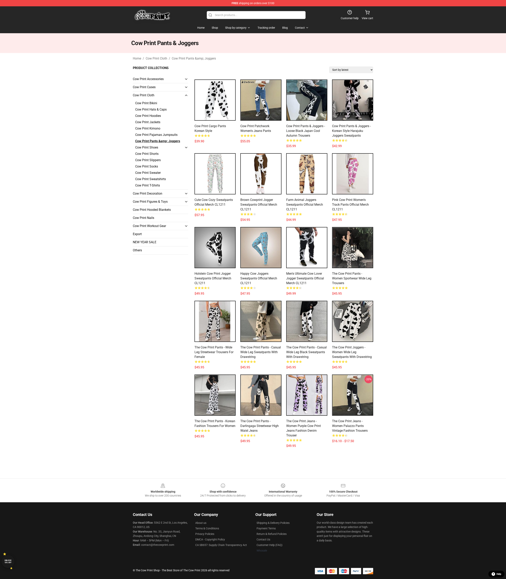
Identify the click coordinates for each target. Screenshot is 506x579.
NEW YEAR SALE (144, 242)
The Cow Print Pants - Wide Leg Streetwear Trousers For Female (213, 352)
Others (137, 250)
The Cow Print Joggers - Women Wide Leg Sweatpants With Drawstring (352, 352)
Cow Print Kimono (147, 128)
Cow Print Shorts (147, 154)
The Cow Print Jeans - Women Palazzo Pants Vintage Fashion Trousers (350, 425)
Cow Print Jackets (147, 122)
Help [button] (499, 574)
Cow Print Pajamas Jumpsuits (156, 135)
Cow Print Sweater (148, 173)
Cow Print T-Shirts (147, 185)
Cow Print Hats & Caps (151, 109)
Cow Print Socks (146, 166)
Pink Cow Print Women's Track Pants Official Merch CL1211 (350, 204)
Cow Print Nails (143, 218)
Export (137, 234)
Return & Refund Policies (272, 533)
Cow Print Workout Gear (149, 226)
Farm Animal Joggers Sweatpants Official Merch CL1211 (304, 204)
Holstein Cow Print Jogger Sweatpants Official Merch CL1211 (212, 278)
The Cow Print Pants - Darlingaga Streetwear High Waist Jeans (259, 425)
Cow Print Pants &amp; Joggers (194, 58)
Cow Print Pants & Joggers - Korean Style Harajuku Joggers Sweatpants (351, 130)
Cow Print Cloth (156, 58)
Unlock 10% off (8, 561)
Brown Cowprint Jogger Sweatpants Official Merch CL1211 (258, 204)
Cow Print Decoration (147, 193)
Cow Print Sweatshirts (150, 179)
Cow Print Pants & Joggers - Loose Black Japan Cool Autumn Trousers (305, 130)
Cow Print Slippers (148, 160)
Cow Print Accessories (148, 79)
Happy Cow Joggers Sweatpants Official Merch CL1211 (258, 278)
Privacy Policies (204, 533)
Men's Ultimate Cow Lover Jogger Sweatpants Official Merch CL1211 (305, 278)
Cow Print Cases (144, 87)
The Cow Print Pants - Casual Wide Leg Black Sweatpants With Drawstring (306, 352)
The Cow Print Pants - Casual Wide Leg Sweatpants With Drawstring (260, 352)
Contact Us (263, 539)
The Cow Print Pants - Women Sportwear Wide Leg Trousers (351, 278)
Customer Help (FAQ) (269, 545)
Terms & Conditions (207, 528)
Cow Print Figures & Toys (150, 201)
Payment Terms (266, 528)
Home (137, 58)
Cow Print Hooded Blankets (152, 210)
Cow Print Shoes (146, 147)
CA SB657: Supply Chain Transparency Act (221, 545)
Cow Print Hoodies (148, 116)
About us (200, 522)
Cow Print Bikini (146, 103)
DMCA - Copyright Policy (210, 539)
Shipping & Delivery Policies (273, 522)
